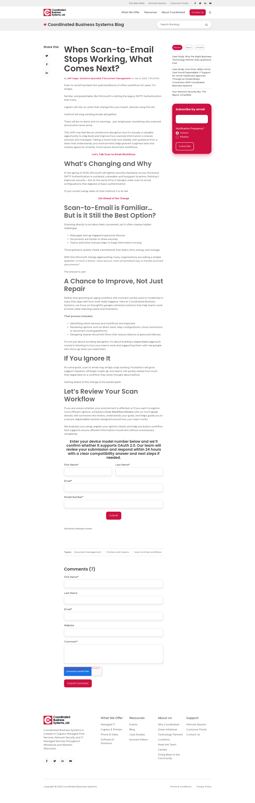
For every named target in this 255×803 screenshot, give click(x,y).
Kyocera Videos (138, 739)
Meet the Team (167, 744)
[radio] (192, 133)
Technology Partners (170, 734)
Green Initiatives (167, 729)
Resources (137, 718)
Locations (164, 739)
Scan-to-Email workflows (147, 552)
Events (133, 724)
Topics (188, 47)
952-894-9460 (136, 3)
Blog (132, 729)
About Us (165, 718)
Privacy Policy (204, 786)
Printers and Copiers (118, 552)
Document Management (87, 552)
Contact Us (197, 12)
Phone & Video (109, 734)
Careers (162, 749)
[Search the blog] (206, 24)
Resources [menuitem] (150, 12)
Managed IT (108, 724)
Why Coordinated (168, 724)
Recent (177, 47)
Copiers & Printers (111, 729)
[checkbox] (192, 135)
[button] (210, 12)
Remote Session (157, 3)
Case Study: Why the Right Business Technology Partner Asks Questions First (191, 59)
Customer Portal (179, 3)
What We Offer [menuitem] (130, 12)
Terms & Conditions (180, 786)
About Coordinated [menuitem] (173, 12)
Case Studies (137, 734)
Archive (199, 47)
